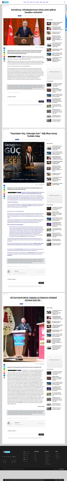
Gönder (41, 101)
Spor (34, 2)
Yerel (28, 2)
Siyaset (31, 2)
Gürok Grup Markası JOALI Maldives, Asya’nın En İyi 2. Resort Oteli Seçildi (57, 54)
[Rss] (12, 456)
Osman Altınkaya (38, 372)
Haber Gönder (13, 462)
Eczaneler (46, 457)
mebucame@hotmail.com (19, 424)
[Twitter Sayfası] (5, 456)
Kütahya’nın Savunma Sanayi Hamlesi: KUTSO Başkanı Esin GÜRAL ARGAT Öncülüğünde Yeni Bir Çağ (57, 38)
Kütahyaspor (35, 382)
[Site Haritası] (14, 456)
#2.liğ (29, 418)
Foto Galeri (27, 451)
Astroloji (57, 458)
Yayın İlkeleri (5, 461)
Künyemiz (27, 459)
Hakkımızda (4, 460)
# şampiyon (26, 418)
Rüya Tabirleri (58, 457)
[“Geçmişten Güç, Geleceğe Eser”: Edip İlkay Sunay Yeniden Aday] (23, 162)
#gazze (8, 92)
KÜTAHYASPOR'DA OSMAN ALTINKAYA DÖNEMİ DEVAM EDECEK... (57, 23)
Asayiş (44, 2)
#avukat (27, 266)
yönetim (30, 383)
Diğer (47, 2)
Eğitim (37, 2)
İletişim (26, 461)
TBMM (22, 56)
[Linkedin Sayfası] (10, 456)
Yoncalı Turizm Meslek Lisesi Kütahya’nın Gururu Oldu (57, 106)
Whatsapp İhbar (13, 461)
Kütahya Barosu (40, 195)
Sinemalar (46, 460)
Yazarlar (26, 455)
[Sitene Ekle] (16, 456)
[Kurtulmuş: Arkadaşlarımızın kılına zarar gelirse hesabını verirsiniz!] (23, 31)
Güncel (25, 2)
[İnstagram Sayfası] (6, 456)
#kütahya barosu (16, 266)
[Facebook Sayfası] (3, 456)
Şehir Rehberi (47, 463)
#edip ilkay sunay (10, 266)
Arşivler (26, 457)
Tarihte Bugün (47, 459)
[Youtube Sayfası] (8, 456)
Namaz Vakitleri (47, 456)
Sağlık (41, 2)
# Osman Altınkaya (16, 418)
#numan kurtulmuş (17, 92)
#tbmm (12, 92)
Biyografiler (58, 456)
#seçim (24, 266)
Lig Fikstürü (47, 458)
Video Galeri (27, 453)
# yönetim (21, 418)
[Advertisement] (8, 475)
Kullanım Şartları (13, 460)
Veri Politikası (5, 462)
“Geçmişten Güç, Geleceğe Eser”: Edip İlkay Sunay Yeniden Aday (57, 85)
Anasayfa (4, 5)
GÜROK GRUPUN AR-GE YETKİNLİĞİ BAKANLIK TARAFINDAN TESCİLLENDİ (57, 28)
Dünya (8, 5)
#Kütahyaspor (9, 418)
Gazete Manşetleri (48, 464)
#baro (21, 266)
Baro (43, 192)
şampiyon (36, 374)
